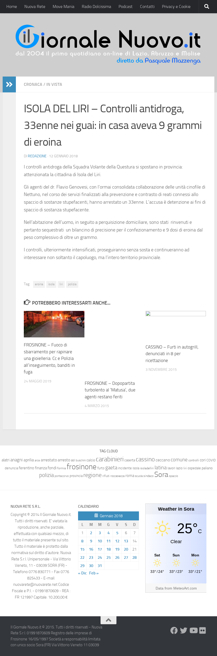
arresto (64, 459)
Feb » (94, 573)
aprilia (29, 459)
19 (117, 549)
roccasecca (117, 476)
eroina (39, 284)
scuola (139, 476)
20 (126, 549)
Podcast (126, 6)
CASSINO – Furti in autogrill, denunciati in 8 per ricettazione (172, 353)
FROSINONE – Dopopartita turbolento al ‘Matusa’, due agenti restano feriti (110, 390)
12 (117, 541)
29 (82, 565)
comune (179, 460)
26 (117, 557)
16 (91, 549)
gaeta (111, 468)
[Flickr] (202, 630)
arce (37, 460)
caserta (129, 460)
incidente (125, 468)
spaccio (173, 476)
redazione (37, 156)
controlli (193, 460)
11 (108, 541)
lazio (179, 468)
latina (161, 467)
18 (108, 549)
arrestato (49, 459)
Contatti (147, 6)
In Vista (54, 84)
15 (82, 549)
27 (126, 557)
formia (61, 468)
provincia (76, 476)
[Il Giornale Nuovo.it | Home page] (108, 45)
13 (126, 541)
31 (100, 565)
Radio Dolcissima (96, 6)
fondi (52, 467)
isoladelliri (147, 468)
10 (100, 541)
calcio (91, 460)
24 (100, 557)
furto (101, 468)
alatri (6, 460)
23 (91, 557)
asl (73, 460)
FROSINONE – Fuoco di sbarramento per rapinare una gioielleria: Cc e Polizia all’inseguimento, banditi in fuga (49, 358)
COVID (211, 460)
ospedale (194, 468)
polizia (72, 284)
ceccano (163, 459)
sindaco (148, 476)
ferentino (26, 468)
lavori (171, 468)
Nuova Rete (34, 6)
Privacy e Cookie (176, 6)
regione (92, 475)
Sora (161, 474)
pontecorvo (62, 476)
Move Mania (63, 6)
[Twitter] (183, 630)
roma (129, 475)
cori (203, 460)
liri (61, 284)
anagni (16, 459)
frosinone (82, 466)
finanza (41, 468)
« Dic (82, 573)
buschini (81, 460)
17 (100, 549)
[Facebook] (174, 630)
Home (11, 6)
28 (134, 557)
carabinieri (110, 459)
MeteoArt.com (185, 588)
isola (51, 284)
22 (82, 557)
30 (91, 565)
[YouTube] (193, 630)
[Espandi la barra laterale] (9, 84)
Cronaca (33, 84)
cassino (145, 459)
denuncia (11, 468)
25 (108, 557)
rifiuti (106, 476)
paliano (207, 468)
